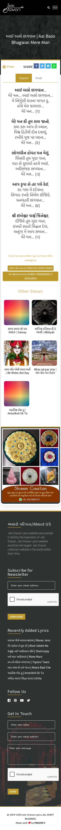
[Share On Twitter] (42, 65)
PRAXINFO (39, 822)
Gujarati (23, 78)
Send (13, 791)
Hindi (38, 78)
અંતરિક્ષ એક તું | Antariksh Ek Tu (26, 673)
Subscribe (16, 616)
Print (10, 66)
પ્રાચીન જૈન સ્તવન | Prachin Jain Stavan (30, 268)
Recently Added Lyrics (28, 630)
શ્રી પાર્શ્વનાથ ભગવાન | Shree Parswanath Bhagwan (30, 276)
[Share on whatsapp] (54, 65)
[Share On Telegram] (48, 65)
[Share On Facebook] (36, 65)
